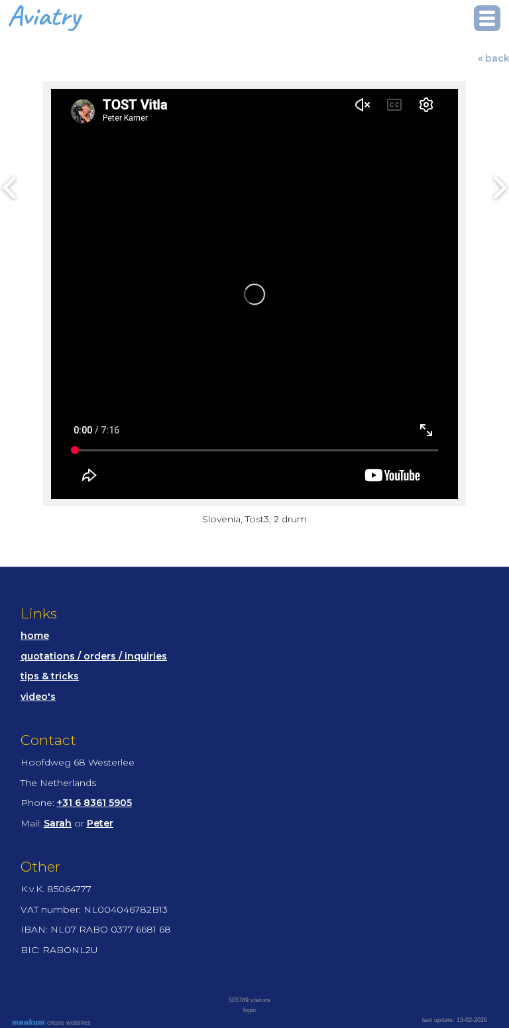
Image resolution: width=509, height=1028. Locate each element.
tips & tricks (50, 676)
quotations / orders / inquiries (94, 656)
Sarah (58, 823)
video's (38, 697)
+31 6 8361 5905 (94, 803)
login (249, 1010)
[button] (487, 18)
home (35, 636)
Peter (100, 823)
